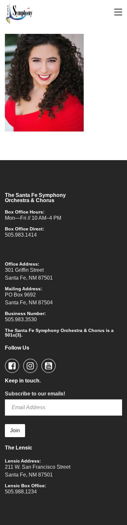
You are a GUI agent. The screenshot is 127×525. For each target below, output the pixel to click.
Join (15, 430)
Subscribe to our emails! (35, 393)
